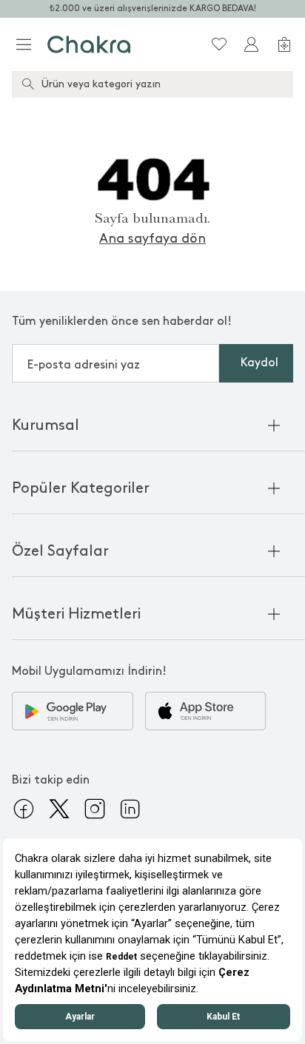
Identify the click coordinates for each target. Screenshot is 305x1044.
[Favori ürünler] (219, 44)
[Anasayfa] (89, 44)
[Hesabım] (252, 44)
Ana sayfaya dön (152, 238)
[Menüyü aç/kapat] (24, 44)
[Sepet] (284, 44)
